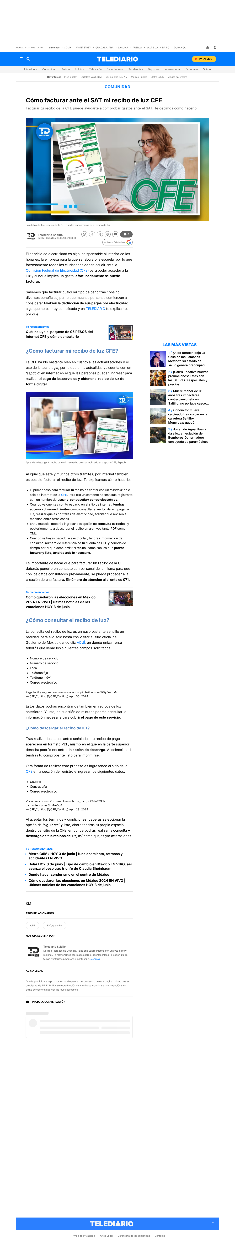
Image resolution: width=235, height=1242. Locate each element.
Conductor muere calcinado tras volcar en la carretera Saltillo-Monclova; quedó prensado (187, 418)
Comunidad (49, 69)
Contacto (160, 1235)
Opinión (207, 69)
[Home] (117, 59)
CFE (64, 495)
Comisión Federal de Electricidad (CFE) (57, 270)
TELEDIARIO (95, 309)
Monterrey (83, 47)
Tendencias (136, 69)
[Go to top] (213, 1224)
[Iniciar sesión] (215, 47)
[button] (117, 242)
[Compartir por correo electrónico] (115, 234)
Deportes (153, 69)
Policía (65, 69)
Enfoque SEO (54, 925)
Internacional (172, 69)
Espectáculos (115, 69)
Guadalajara (104, 47)
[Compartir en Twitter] (100, 234)
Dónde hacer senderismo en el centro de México (69, 874)
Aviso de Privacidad (84, 1235)
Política (79, 69)
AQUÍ (81, 642)
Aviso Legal (106, 1235)
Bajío (165, 47)
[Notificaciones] (208, 47)
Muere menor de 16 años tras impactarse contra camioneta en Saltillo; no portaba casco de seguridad (187, 399)
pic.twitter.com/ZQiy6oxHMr (98, 692)
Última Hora (30, 69)
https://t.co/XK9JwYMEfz (88, 801)
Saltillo (152, 47)
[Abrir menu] (21, 59)
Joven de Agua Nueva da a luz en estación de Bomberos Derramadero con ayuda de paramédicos (188, 435)
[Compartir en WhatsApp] (84, 234)
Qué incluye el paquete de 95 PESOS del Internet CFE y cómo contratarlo (59, 334)
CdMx (67, 47)
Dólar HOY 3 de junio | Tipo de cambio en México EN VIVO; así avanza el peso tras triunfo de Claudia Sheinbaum (80, 866)
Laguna (123, 47)
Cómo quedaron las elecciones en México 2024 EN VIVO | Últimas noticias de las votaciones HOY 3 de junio (60, 602)
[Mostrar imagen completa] (125, 399)
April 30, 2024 (78, 696)
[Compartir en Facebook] (92, 234)
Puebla (137, 47)
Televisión (95, 69)
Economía (192, 69)
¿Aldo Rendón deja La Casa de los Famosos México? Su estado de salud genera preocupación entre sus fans (188, 361)
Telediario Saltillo (50, 235)
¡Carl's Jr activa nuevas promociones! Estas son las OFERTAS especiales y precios (188, 378)
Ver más (95, 958)
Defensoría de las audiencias (134, 1235)
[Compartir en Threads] (108, 234)
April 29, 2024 (78, 809)
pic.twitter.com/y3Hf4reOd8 (44, 805)
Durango (180, 47)
